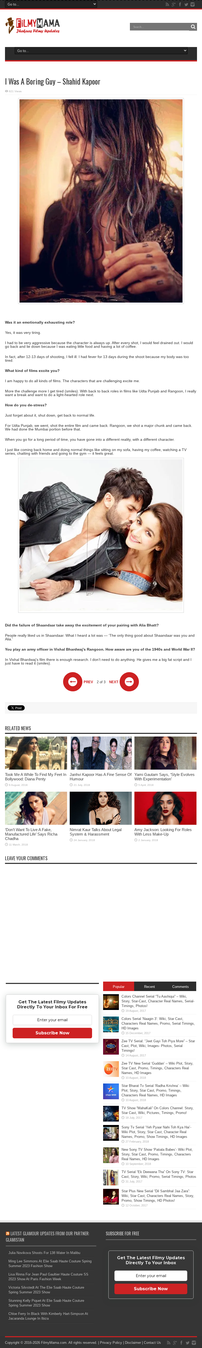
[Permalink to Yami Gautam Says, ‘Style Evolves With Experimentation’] (165, 768)
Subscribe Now (52, 1032)
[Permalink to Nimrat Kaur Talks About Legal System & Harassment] (101, 824)
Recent (149, 987)
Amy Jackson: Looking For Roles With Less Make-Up (163, 831)
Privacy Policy (111, 1343)
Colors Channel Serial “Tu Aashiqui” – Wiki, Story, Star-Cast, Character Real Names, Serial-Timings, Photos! (158, 1001)
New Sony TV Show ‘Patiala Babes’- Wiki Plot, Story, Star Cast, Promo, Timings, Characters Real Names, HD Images (157, 1154)
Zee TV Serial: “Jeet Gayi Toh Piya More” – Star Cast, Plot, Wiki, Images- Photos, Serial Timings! (158, 1046)
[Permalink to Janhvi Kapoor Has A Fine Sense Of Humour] (101, 768)
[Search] (193, 27)
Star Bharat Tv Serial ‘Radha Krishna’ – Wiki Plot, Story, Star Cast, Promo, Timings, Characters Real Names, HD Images (155, 1090)
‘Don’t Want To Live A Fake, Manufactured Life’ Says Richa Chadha (31, 834)
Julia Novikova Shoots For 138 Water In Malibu (44, 1253)
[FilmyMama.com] (32, 30)
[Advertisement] (52, 1130)
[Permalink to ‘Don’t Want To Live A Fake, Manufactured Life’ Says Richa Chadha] (36, 824)
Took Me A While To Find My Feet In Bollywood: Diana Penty (35, 776)
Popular (118, 987)
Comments (180, 987)
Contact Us (152, 1343)
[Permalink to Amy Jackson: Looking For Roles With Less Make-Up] (165, 824)
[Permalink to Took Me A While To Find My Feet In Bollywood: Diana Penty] (36, 768)
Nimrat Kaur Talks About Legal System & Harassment (96, 831)
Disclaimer (133, 1343)
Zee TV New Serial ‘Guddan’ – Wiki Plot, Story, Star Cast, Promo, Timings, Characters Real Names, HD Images (157, 1068)
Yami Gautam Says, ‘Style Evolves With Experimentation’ (164, 776)
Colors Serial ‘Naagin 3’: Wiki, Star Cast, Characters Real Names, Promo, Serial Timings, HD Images (158, 1023)
